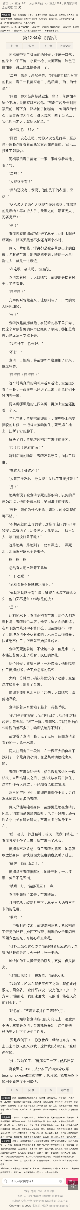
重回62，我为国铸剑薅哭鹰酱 (38, 1156)
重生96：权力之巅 (66, 14)
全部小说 (26, 1201)
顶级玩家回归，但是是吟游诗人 (37, 1160)
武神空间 (24, 1109)
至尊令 (15, 1141)
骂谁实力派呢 (29, 22)
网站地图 (50, 1201)
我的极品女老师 (65, 1105)
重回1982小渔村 (19, 1121)
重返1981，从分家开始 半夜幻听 (15, 26)
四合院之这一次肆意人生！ (16, 1125)
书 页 (31, 46)
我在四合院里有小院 (13, 22)
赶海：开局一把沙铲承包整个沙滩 (44, 1125)
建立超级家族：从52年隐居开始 (43, 1109)
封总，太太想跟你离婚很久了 (24, 1097)
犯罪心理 (43, 18)
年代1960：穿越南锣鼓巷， (24, 1117)
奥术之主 (53, 1105)
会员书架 (62, 1201)
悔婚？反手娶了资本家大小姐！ (50, 1144)
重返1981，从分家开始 (29, 3)
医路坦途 (12, 1105)
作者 (40, 1191)
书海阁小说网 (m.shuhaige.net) (51, 1205)
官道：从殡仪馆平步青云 (23, 14)
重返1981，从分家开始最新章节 (27, 30)
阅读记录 (65, 46)
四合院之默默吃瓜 (64, 1129)
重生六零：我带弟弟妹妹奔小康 (25, 1129)
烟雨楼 (42, 1097)
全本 (46, 1191)
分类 (33, 1191)
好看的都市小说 (51, 30)
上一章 (14, 46)
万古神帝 (68, 1101)
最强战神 (31, 1152)
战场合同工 (52, 1097)
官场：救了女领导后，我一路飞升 (32, 1105)
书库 (27, 1191)
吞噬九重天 (48, 1101)
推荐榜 (37, 1196)
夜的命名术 (71, 1136)
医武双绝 (22, 1152)
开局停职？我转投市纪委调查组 (17, 1101)
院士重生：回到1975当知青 (25, 18)
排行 (53, 1191)
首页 (5, 3)
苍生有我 (33, 1148)
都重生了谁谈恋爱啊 (32, 1136)
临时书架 (57, 1196)
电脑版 (16, 1201)
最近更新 (38, 1201)
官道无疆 (53, 14)
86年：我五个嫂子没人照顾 (51, 1148)
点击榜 (28, 1196)
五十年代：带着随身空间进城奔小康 (19, 1144)
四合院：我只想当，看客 (53, 1136)
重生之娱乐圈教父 (59, 1141)
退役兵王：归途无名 (13, 1160)
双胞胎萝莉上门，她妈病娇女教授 (34, 1141)
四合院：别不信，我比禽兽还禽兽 (44, 1133)
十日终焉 (59, 1101)
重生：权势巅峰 (48, 1129)
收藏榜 (47, 1196)
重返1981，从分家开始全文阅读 (46, 26)
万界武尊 (63, 1097)
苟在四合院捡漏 (58, 1117)
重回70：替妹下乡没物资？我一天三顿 (53, 1152)
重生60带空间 (41, 14)
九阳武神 (37, 1101)
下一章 (48, 46)
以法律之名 (23, 1148)
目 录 (31, 1090)
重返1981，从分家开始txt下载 (45, 1168)
